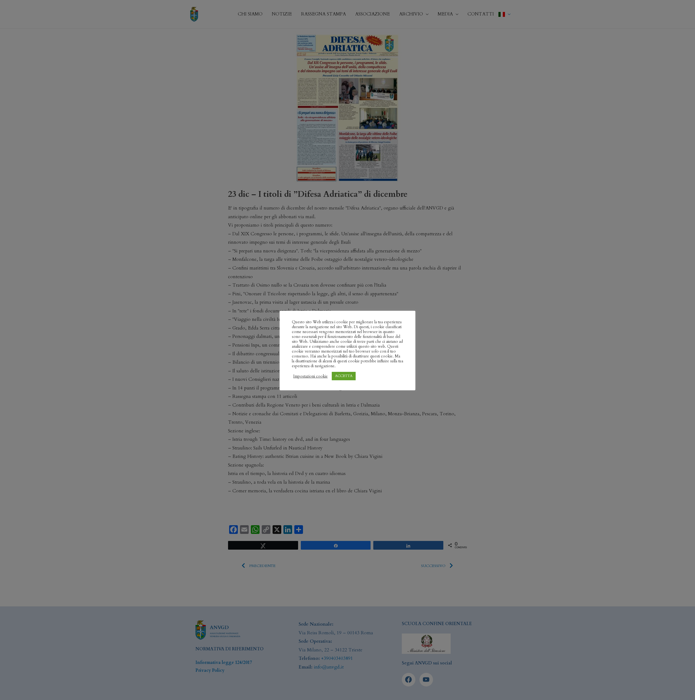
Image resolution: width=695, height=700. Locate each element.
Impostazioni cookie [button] (310, 376)
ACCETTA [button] (343, 375)
